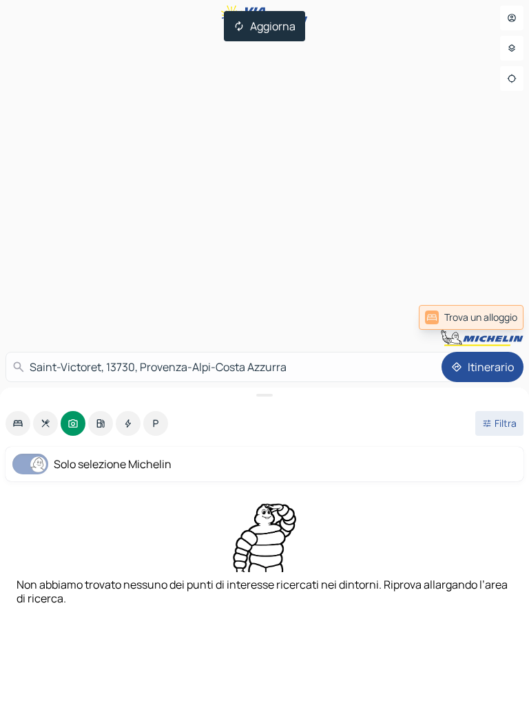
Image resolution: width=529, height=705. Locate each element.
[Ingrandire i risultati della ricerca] (264, 395)
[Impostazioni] (511, 48)
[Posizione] (511, 78)
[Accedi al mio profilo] (511, 18)
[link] (471, 317)
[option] (18, 423)
